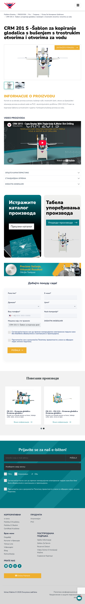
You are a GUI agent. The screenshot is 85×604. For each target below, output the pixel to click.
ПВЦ (10, 474)
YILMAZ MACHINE (10, 5)
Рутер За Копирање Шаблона (53, 14)
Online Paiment (23, 576)
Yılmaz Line (8, 544)
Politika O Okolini (11, 525)
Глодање (36, 14)
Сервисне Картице (45, 556)
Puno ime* (12, 293)
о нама (7, 518)
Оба (36, 474)
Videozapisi (8, 547)
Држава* (12, 302)
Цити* (46, 302)
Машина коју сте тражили (19, 321)
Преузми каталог (21, 226)
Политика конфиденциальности (67, 592)
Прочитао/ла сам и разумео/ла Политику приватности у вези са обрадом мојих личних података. (42, 340)
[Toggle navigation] (78, 5)
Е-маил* (47, 293)
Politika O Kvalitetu (11, 522)
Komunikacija (9, 554)
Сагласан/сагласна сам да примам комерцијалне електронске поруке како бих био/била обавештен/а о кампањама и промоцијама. (43, 332)
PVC (32, 522)
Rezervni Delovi (43, 546)
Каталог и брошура (12, 540)
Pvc (29, 14)
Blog (6, 550)
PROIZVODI (22, 14)
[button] (41, 428)
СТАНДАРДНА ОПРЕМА (15, 178)
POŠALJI (19, 351)
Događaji (7, 537)
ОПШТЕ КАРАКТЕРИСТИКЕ (17, 173)
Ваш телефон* (14, 312)
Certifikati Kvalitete (11, 528)
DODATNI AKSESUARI (14, 184)
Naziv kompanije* (51, 312)
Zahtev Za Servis (43, 543)
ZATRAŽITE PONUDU (65, 47)
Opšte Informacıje (44, 540)
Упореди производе (60, 222)
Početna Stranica (9, 14)
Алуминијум (23, 474)
